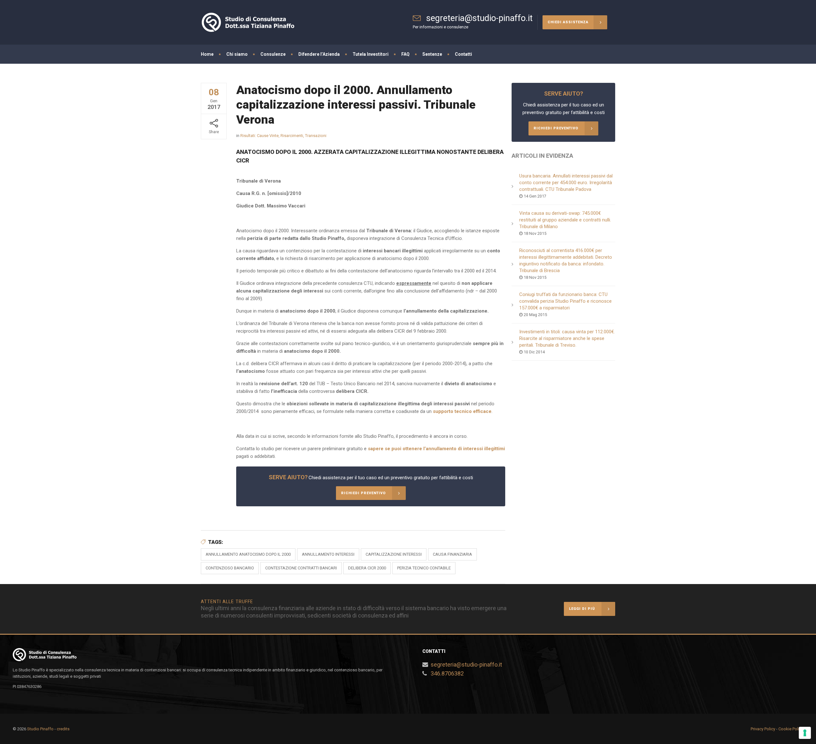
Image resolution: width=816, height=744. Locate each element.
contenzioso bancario (230, 568)
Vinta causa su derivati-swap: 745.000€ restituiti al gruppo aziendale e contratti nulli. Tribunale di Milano (565, 219)
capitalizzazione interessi (394, 554)
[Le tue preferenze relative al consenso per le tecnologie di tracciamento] (805, 733)
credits (63, 728)
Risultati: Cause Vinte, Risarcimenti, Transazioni (283, 135)
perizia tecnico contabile (424, 568)
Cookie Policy (790, 728)
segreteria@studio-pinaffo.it (466, 664)
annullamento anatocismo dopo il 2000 (248, 554)
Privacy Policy (763, 728)
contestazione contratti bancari (301, 568)
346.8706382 (447, 673)
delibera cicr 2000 (367, 568)
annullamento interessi (328, 554)
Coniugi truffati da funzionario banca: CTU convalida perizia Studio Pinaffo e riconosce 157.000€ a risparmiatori (565, 301)
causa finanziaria (452, 554)
